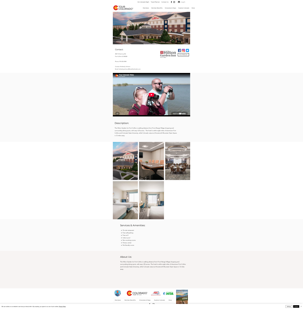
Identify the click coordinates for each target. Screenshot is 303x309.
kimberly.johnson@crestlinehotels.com (130, 69)
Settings (289, 306)
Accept (296, 306)
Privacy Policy (62, 306)
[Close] (301, 306)
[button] (183, 8)
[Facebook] (171, 2)
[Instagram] (174, 2)
